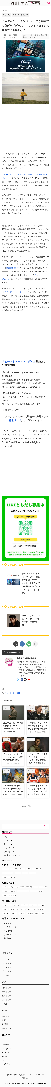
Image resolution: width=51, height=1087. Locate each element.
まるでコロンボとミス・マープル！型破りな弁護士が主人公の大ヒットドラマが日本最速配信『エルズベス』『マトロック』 (31, 583)
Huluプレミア (37, 868)
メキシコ (30, 913)
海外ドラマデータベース (15, 855)
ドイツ (15, 913)
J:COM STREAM (8, 873)
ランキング (9, 848)
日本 (43, 913)
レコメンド (9, 844)
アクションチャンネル (10, 891)
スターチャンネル (23, 891)
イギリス (24, 905)
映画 (4, 1020)
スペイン (42, 909)
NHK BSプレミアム (32, 887)
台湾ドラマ (6, 996)
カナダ (24, 909)
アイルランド (7, 905)
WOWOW (44, 887)
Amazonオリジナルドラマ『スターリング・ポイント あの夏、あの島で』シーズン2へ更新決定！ (13, 791)
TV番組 (5, 1024)
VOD (4, 1010)
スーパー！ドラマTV (37, 891)
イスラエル (33, 905)
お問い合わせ (10, 934)
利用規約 (22, 1075)
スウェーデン (32, 909)
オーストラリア (15, 909)
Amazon (6, 868)
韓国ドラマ (6, 988)
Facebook (6, 1045)
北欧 (37, 913)
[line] (28, 644)
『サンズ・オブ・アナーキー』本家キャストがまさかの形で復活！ (37, 726)
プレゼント (9, 851)
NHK (22, 887)
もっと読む (27, 806)
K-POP (4, 1004)
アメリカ (16, 905)
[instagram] (25, 680)
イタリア (42, 905)
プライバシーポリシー (36, 1075)
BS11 (5, 887)
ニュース (7, 689)
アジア (5, 981)
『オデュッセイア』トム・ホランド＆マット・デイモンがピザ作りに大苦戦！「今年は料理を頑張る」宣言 (37, 791)
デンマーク (7, 913)
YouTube (5, 1052)
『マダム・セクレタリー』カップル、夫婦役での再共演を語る (13, 757)
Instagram (6, 1048)
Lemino (18, 873)
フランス (22, 913)
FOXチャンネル (14, 887)
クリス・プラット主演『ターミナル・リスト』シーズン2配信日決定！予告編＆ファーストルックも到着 (37, 760)
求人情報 (8, 930)
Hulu (29, 868)
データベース (7, 975)
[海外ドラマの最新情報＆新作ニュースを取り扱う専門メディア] (25, 3)
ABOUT (7, 923)
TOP (6, 837)
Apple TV (14, 868)
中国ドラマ (6, 992)
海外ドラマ (6, 1016)
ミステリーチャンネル (10, 895)
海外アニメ (6, 1028)
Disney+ (22, 868)
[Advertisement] (25, 471)
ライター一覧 (10, 927)
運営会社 (8, 938)
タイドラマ (6, 1000)
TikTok (5, 1056)
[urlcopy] (35, 644)
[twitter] (15, 644)
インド (5, 909)
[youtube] (29, 680)
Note (4, 1060)
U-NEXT (32, 873)
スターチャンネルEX (20, 15)
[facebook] (22, 644)
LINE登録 (6, 1064)
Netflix (25, 873)
